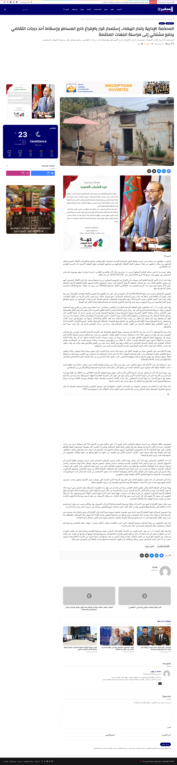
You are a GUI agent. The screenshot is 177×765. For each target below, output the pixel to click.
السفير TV (66, 9)
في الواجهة (163, 19)
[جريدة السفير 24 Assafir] (165, 9)
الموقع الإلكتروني (110, 735)
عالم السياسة (98, 9)
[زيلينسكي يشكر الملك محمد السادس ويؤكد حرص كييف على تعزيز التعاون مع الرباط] (154, 635)
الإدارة (168, 44)
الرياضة (89, 9)
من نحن (20, 761)
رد (160, 683)
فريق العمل (13, 761)
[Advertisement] (88, 62)
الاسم (169, 727)
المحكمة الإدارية (163, 546)
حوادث (82, 9)
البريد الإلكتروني (166, 735)
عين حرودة (149, 546)
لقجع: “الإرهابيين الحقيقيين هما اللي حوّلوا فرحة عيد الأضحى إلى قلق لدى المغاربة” (118, 648)
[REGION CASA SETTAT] (117, 213)
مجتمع (106, 9)
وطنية (112, 9)
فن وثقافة (74, 9)
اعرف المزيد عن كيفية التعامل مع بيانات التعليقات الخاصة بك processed (114, 748)
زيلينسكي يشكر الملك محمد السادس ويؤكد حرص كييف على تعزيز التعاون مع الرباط (156, 648)
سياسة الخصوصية (28, 761)
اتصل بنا (5, 761)
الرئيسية (119, 9)
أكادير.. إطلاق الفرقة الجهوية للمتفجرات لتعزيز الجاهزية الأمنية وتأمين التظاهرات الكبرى (123, 2)
